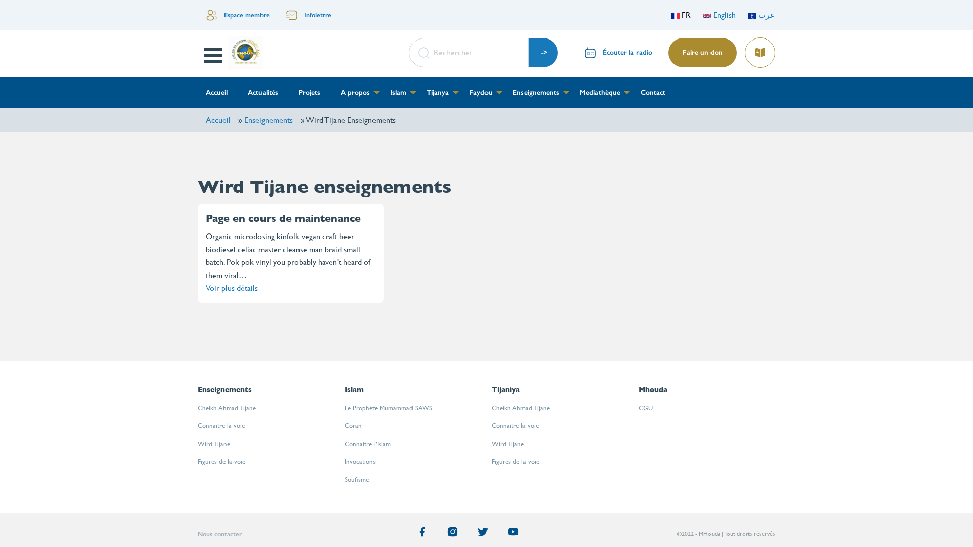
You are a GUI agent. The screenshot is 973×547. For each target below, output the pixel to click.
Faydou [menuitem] (481, 92)
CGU (646, 408)
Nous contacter (220, 534)
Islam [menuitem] (398, 92)
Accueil (218, 120)
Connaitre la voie (221, 425)
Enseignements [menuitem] (536, 92)
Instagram (455, 534)
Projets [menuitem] (309, 92)
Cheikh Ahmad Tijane (227, 408)
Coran (353, 425)
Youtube (515, 534)
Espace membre (247, 15)
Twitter (485, 534)
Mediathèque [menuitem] (600, 92)
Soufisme (357, 479)
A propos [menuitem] (355, 92)
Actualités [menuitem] (263, 92)
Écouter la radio (627, 52)
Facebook (424, 534)
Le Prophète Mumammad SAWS (388, 408)
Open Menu (213, 55)
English (723, 15)
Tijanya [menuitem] (438, 92)
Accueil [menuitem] (217, 92)
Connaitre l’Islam (368, 444)
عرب (765, 15)
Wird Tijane (214, 444)
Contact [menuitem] (653, 92)
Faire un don (703, 52)
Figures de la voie (221, 461)
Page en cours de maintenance (283, 218)
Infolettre (317, 15)
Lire (760, 49)
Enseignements (268, 120)
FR (685, 15)
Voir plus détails (232, 288)
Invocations (360, 461)
